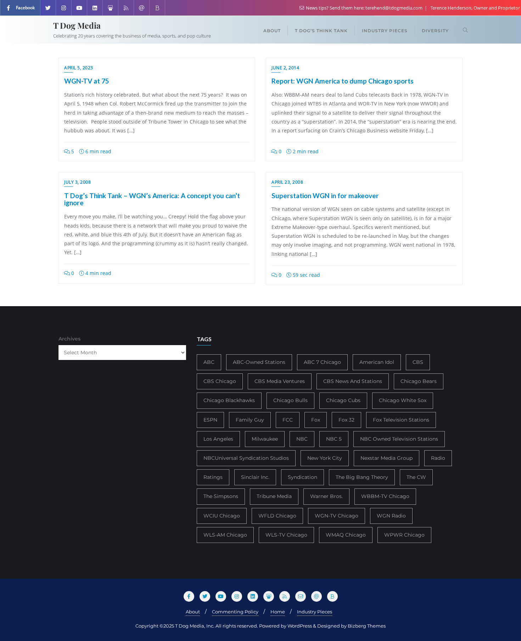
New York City (324, 458)
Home (277, 611)
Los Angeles (218, 439)
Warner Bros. (326, 496)
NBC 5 (334, 439)
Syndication (302, 477)
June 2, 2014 (285, 68)
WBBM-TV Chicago (385, 496)
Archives (69, 339)
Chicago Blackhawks (229, 400)
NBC (302, 439)
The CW (416, 477)
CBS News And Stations (352, 381)
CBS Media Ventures (279, 381)
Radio (438, 458)
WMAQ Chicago (346, 535)
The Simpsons (220, 496)
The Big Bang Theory (362, 477)
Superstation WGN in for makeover (325, 195)
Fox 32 (346, 420)
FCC (287, 420)
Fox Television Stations (401, 420)
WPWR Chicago (404, 535)
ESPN (210, 420)
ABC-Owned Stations (259, 362)
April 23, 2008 (287, 182)
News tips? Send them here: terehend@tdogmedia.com (364, 8)
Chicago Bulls (290, 400)
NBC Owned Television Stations (399, 439)
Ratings (213, 477)
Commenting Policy (235, 611)
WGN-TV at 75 (86, 81)
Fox (315, 420)
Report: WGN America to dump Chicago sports (342, 81)
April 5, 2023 (78, 68)
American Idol (376, 362)
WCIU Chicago (221, 516)
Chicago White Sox (402, 400)
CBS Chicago (219, 381)
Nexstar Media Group (386, 458)
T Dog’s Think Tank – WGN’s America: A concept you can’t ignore (152, 199)
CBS (418, 362)
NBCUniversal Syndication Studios (246, 458)
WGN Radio (391, 516)
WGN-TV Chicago (336, 516)
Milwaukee (265, 439)
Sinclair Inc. (255, 477)
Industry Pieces (314, 611)
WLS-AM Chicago (225, 535)
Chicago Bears (418, 381)
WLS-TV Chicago (286, 535)
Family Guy (250, 420)
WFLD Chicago (277, 516)
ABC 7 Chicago (322, 362)
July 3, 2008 (77, 182)
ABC (208, 362)
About (193, 611)
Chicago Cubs (343, 400)
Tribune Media (274, 496)
